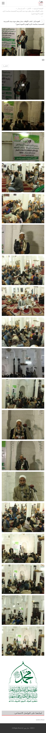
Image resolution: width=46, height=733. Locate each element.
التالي (6, 66)
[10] (23, 116)
